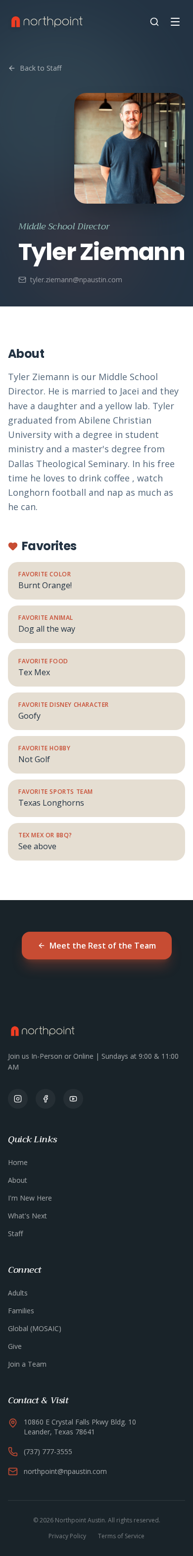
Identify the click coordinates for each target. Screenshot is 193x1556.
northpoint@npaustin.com (65, 1471)
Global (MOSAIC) (34, 1328)
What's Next (27, 1215)
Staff (15, 1233)
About (17, 1180)
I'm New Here (30, 1198)
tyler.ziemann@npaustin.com (76, 279)
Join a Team (27, 1364)
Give (15, 1346)
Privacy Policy (67, 1536)
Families (21, 1310)
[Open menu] (175, 22)
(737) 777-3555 (48, 1451)
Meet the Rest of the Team (102, 945)
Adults (18, 1292)
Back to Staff (40, 68)
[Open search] (154, 22)
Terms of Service (121, 1536)
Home (18, 1162)
